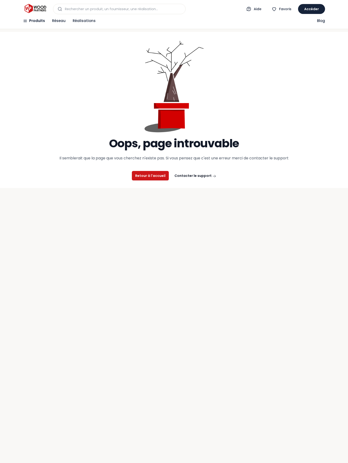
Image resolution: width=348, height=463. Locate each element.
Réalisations (84, 20)
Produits (37, 20)
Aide (257, 9)
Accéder (311, 9)
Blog (321, 20)
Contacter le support (193, 175)
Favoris (285, 9)
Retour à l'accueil (150, 175)
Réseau (59, 20)
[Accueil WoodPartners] (35, 9)
